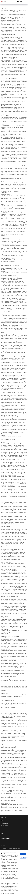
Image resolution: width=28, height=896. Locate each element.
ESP (21, 1)
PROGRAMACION (4, 823)
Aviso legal (3, 835)
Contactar (3, 840)
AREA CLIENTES (4, 825)
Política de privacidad (5, 838)
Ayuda (2, 833)
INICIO (2, 820)
